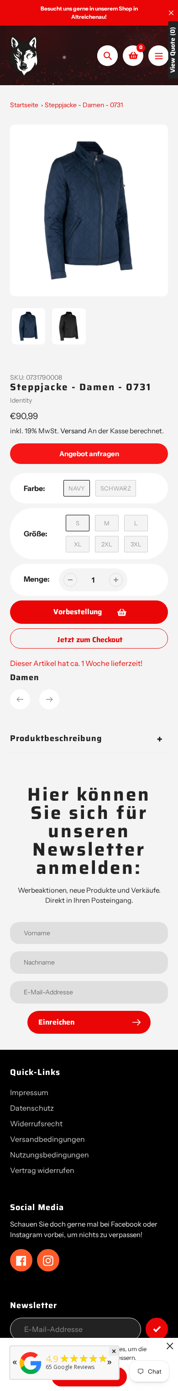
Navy (76, 488)
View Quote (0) (173, 50)
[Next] (49, 699)
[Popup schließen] (170, 1346)
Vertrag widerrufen (42, 1170)
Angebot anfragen (89, 453)
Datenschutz (32, 1108)
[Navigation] (158, 55)
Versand (74, 430)
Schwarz (115, 488)
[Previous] (20, 699)
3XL (136, 544)
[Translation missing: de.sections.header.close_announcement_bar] (171, 12)
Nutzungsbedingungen (49, 1154)
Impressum (29, 1092)
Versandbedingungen (47, 1139)
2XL (106, 544)
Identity (21, 400)
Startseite (24, 105)
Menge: (37, 579)
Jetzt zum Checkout (90, 639)
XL (78, 544)
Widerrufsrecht (36, 1123)
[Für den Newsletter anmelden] (157, 1329)
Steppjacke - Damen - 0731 (84, 105)
